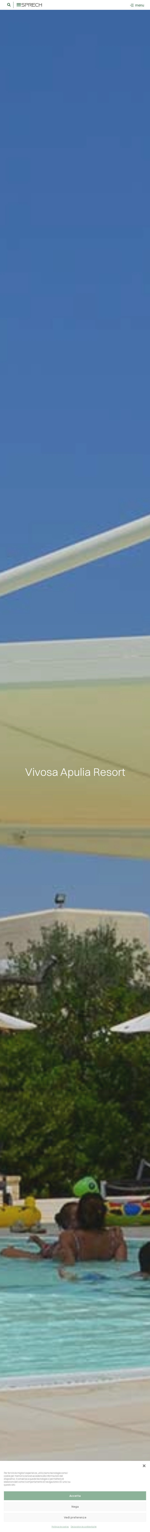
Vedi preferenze (75, 1517)
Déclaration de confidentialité (83, 1527)
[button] (144, 1466)
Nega (75, 1506)
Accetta (75, 1496)
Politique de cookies (60, 1527)
